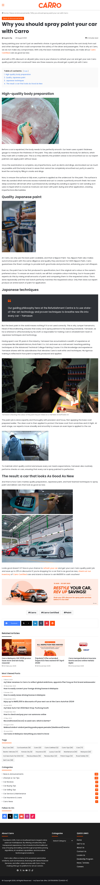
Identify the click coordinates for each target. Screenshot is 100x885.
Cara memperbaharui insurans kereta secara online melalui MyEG (82, 660)
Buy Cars (8, 748)
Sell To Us (81, 844)
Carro (33, 612)
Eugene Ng (8, 38)
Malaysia (86, 752)
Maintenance (70, 752)
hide (25, 71)
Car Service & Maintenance (14, 794)
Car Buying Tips (9, 786)
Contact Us (81, 851)
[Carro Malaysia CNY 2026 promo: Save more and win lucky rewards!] (16, 647)
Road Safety (82, 756)
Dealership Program (85, 859)
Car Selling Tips (9, 790)
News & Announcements (20, 13)
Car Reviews (8, 782)
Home (6, 13)
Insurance (41, 752)
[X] (20, 870)
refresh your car (50, 568)
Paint (68, 612)
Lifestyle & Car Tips (11, 778)
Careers (80, 867)
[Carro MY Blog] (50, 5)
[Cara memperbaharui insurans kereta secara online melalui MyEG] (83, 647)
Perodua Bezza (34, 756)
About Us (80, 847)
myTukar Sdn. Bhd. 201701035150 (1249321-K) (50, 880)
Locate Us (81, 855)
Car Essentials (24, 748)
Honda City (26, 752)
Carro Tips (67, 748)
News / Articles (83, 863)
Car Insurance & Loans (12, 797)
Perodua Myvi (50, 756)
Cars (79, 748)
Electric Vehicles (10, 752)
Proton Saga (66, 756)
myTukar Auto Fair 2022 (13, 756)
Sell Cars (8, 760)
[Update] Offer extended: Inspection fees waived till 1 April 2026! (49, 660)
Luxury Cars (54, 752)
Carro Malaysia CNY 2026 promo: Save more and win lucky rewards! (16, 660)
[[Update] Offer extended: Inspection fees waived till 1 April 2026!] (50, 647)
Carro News (8, 801)
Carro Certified (20, 574)
